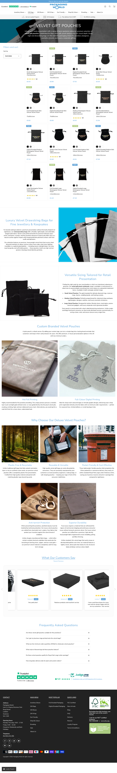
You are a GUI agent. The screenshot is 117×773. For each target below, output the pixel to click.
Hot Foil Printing (29, 399)
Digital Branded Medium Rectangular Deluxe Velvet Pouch (35, 151)
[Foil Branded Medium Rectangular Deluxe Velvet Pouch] (105, 96)
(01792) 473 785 (8, 736)
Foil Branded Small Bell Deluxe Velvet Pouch (34, 111)
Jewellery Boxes (35, 703)
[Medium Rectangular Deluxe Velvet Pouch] (82, 96)
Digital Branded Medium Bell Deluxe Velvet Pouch (105, 150)
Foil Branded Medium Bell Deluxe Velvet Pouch (81, 150)
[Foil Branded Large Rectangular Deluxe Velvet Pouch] (59, 173)
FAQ (68, 714)
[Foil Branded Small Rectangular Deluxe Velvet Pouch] (59, 57)
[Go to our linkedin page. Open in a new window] (9, 745)
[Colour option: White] (34, 69)
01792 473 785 (55, 1)
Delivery (70, 717)
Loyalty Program (72, 724)
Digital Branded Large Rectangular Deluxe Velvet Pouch (81, 190)
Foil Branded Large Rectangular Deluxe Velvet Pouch (58, 190)
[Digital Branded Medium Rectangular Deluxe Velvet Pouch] (36, 135)
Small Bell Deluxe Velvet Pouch (104, 72)
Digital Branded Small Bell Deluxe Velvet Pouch (58, 111)
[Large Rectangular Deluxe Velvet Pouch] (36, 173)
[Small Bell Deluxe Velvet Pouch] (105, 57)
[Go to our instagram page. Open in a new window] (9, 741)
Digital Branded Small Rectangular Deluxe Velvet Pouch (81, 73)
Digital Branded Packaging (57, 706)
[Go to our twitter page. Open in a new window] (14, 741)
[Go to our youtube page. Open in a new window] (19, 741)
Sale (31, 728)
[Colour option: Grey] (31, 69)
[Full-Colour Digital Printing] (87, 368)
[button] (2, 589)
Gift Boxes (33, 710)
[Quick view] (44, 50)
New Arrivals (71, 706)
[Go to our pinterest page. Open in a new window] (5, 745)
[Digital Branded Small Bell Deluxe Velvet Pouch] (59, 96)
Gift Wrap (33, 714)
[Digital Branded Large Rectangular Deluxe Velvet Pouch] (82, 173)
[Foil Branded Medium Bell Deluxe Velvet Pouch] (82, 135)
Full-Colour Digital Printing (87, 399)
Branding (33, 724)
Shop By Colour (35, 721)
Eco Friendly (34, 717)
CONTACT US (64, 1)
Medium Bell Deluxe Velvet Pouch (58, 150)
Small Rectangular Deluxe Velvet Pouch (35, 72)
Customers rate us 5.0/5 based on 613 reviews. (87, 679)
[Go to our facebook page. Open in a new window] (5, 741)
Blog (68, 710)
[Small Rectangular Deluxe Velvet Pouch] (36, 57)
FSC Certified (71, 703)
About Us (33, 731)
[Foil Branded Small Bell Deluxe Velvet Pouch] (36, 96)
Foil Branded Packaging (56, 703)
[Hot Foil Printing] (30, 368)
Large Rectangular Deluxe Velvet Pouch (35, 189)
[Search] (110, 6)
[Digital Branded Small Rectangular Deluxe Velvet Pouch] (82, 57)
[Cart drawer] (114, 6)
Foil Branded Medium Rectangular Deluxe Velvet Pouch (104, 112)
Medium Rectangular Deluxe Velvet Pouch (82, 111)
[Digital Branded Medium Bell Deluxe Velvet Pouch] (105, 135)
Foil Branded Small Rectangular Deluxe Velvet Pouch (58, 73)
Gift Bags (33, 706)
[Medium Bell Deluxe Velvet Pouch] (59, 135)
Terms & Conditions (73, 728)
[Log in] (105, 6)
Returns (69, 721)
